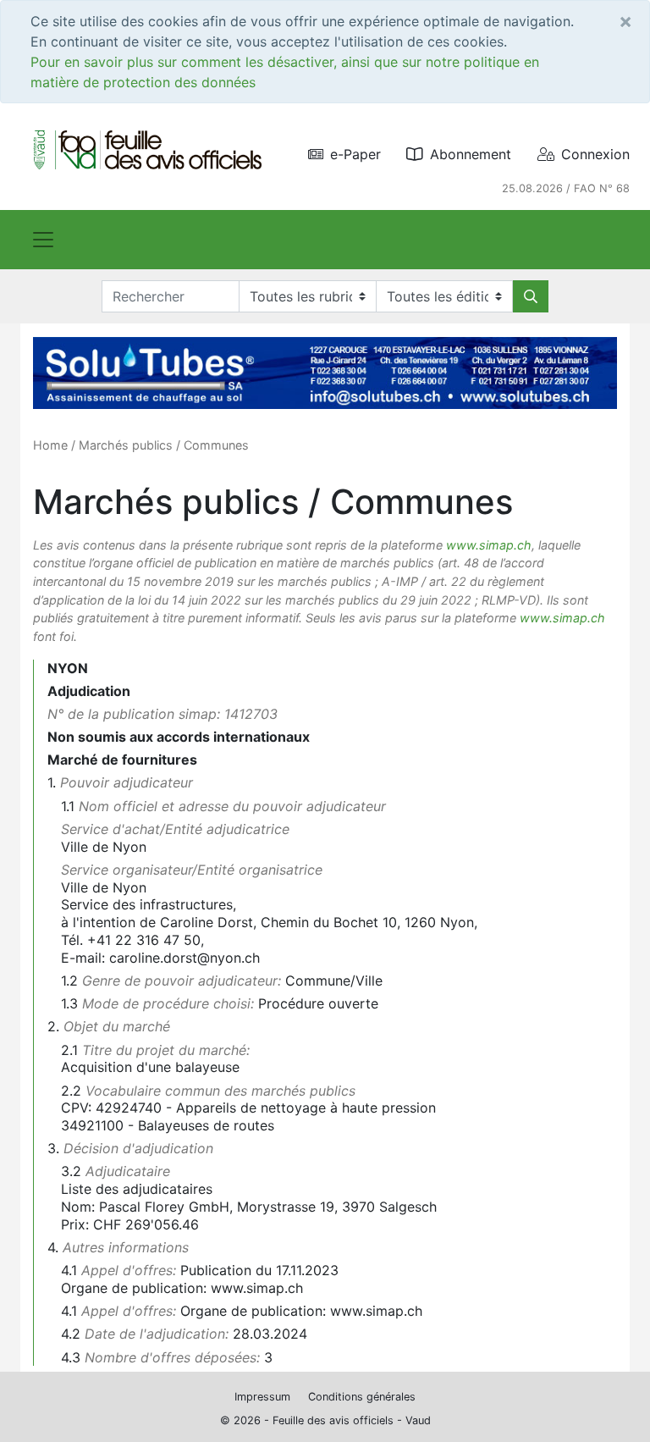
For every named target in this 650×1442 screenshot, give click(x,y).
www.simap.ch (489, 545)
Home (50, 445)
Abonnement (470, 154)
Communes (216, 445)
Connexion (595, 154)
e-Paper (355, 154)
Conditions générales (362, 1396)
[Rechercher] (530, 296)
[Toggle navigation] (43, 240)
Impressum (262, 1396)
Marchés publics (126, 445)
